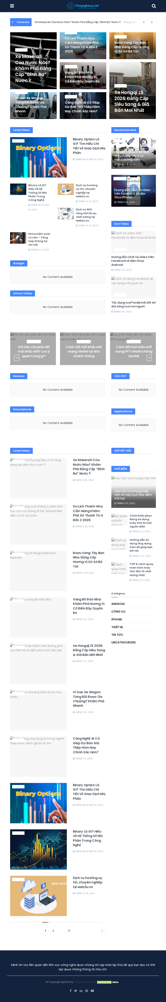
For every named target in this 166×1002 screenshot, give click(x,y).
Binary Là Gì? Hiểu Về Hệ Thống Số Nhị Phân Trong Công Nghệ (37, 192)
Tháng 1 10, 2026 (84, 758)
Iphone (116, 619)
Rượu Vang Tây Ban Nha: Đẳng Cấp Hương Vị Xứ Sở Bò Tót (131, 47)
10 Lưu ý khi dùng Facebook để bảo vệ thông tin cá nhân (134, 351)
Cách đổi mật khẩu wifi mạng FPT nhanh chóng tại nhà (83, 351)
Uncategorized (123, 642)
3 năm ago (35, 363)
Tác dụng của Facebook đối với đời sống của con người (133, 305)
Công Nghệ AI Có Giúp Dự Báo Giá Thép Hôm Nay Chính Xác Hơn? (82, 107)
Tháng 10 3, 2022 (140, 531)
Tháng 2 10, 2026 (84, 712)
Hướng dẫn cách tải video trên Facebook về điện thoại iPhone (132, 193)
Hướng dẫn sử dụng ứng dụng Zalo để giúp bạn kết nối (141, 545)
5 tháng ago (24, 88)
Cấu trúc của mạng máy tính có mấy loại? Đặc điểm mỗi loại (133, 494)
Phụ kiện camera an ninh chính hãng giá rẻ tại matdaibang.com (131, 155)
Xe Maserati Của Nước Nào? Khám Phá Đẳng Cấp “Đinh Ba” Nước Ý (78, 22)
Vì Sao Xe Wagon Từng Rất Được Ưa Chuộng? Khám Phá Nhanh (31, 105)
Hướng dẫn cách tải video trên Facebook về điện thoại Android (132, 261)
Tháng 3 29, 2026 (84, 572)
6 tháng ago (123, 118)
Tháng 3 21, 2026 (84, 619)
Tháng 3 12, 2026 (84, 661)
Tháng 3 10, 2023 (125, 202)
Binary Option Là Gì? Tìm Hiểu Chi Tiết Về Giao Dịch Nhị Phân (89, 146)
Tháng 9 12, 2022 (125, 503)
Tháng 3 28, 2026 (84, 526)
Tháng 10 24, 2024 (88, 201)
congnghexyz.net (85, 982)
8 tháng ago (74, 118)
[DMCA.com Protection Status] (108, 982)
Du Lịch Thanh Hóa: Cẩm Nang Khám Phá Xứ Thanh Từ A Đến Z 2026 (82, 45)
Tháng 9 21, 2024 (39, 249)
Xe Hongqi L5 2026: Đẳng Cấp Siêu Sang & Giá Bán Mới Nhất (131, 101)
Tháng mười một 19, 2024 (89, 159)
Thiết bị (117, 627)
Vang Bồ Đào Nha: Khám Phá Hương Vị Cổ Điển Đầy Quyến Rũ (82, 77)
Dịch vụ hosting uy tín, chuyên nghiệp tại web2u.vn (87, 190)
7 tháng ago (24, 118)
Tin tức (21, 50)
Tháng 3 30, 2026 (84, 480)
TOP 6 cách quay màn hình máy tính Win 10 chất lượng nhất (141, 569)
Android (120, 178)
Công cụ (34, 341)
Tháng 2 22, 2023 (141, 555)
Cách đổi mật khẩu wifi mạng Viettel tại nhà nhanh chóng (34, 351)
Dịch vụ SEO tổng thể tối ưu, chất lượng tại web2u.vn (86, 215)
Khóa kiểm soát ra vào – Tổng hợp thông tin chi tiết (39, 239)
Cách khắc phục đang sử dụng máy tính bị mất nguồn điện (141, 521)
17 (69, 931)
